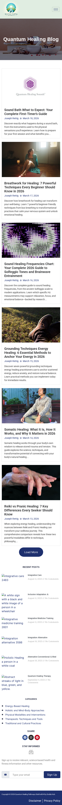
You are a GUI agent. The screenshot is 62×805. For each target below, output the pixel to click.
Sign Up (52, 774)
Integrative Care (34, 575)
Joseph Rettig (11, 118)
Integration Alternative (37, 637)
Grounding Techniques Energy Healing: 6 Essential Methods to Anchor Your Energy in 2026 (27, 353)
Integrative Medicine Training (40, 618)
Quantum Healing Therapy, (39, 676)
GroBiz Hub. (51, 794)
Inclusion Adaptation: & (38, 594)
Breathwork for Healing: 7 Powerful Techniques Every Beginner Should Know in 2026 (30, 187)
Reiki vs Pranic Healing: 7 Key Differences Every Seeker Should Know (28, 510)
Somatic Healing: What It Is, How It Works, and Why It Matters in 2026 (30, 431)
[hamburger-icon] (56, 9)
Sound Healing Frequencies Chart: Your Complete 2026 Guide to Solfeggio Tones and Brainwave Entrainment (29, 270)
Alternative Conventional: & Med (42, 657)
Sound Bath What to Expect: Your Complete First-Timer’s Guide (28, 112)
